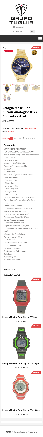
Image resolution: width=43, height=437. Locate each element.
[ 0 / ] (19, 27)
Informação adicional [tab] (24, 138)
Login (27, 27)
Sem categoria (30, 128)
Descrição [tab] (7, 138)
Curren (11, 131)
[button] (4, 48)
